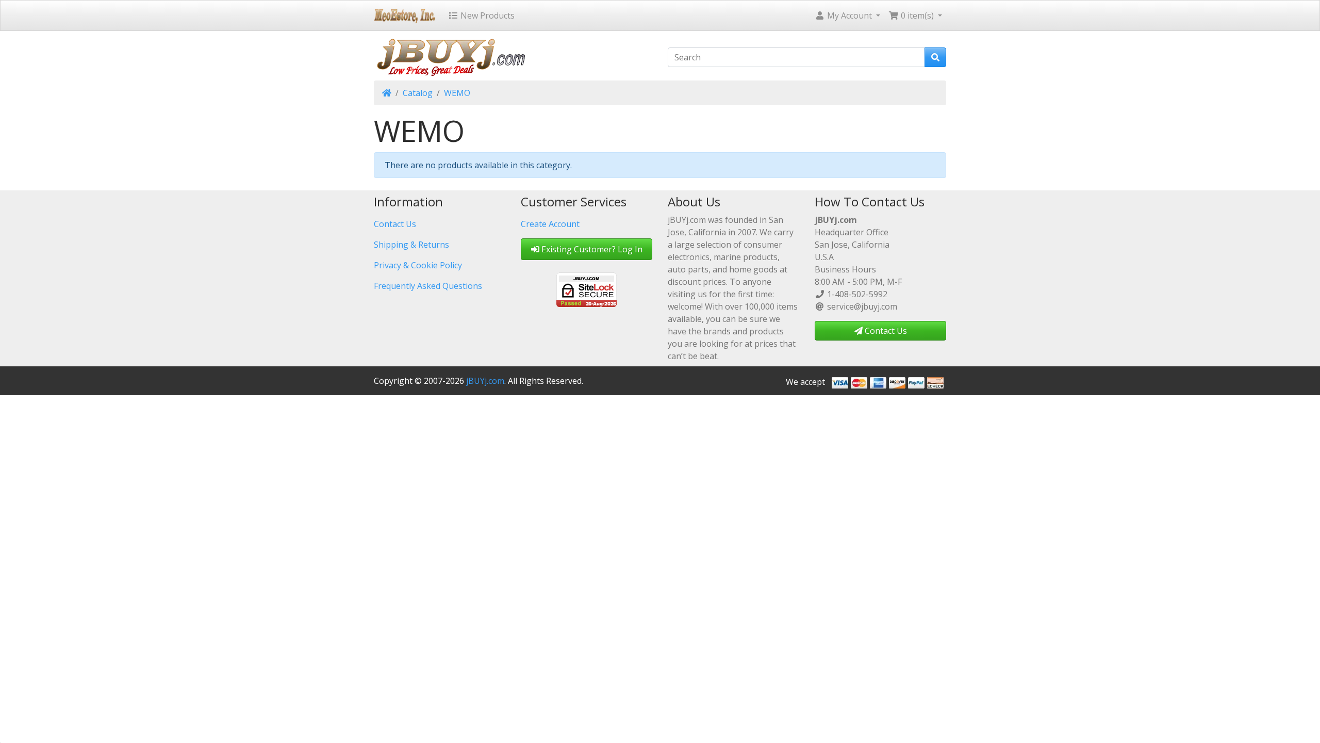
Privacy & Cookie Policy (418, 265)
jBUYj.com (485, 380)
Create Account (550, 224)
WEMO (457, 93)
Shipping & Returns (411, 244)
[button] (847, 15)
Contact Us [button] (885, 330)
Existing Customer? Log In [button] (590, 249)
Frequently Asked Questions (428, 286)
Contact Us (395, 224)
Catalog (418, 93)
